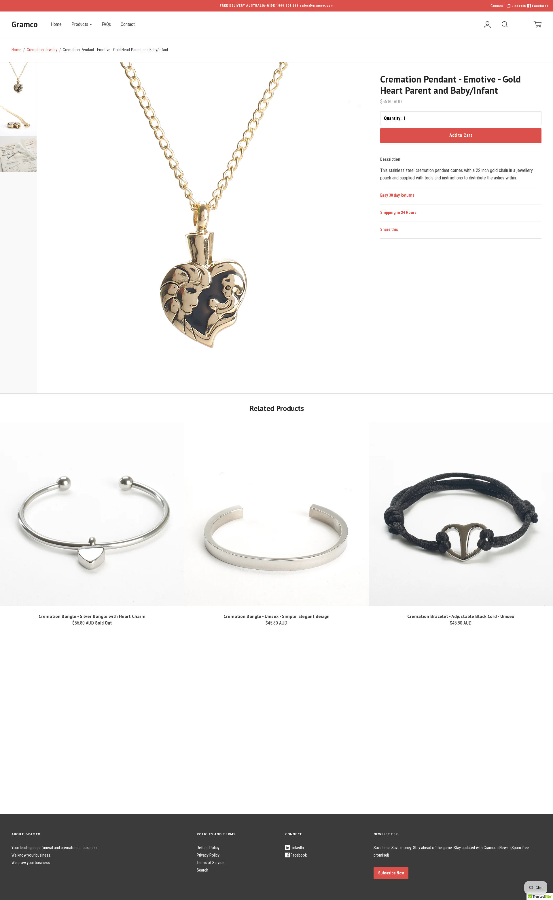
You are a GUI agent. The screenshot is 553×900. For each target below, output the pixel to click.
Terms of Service (210, 862)
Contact (128, 24)
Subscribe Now (391, 873)
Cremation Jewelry (42, 49)
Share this (389, 229)
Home (56, 24)
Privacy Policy (208, 855)
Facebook (540, 6)
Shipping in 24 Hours (398, 212)
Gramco (25, 24)
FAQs (106, 24)
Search (202, 870)
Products (80, 24)
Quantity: (393, 118)
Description (390, 159)
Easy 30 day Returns (397, 195)
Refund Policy (208, 847)
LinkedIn (518, 6)
